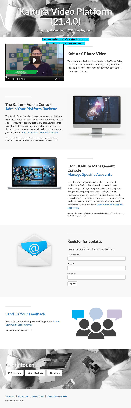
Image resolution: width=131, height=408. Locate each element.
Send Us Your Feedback (25, 314)
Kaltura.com (23, 396)
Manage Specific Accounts (89, 174)
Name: (70, 264)
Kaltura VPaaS (38, 396)
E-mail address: (74, 254)
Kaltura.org (9, 396)
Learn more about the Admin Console (39, 132)
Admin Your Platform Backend (31, 108)
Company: (71, 273)
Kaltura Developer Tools (57, 396)
